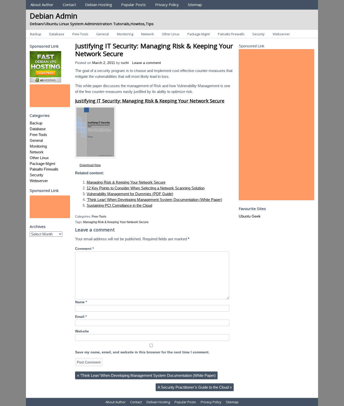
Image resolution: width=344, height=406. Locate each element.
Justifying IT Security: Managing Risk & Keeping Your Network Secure (154, 49)
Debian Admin (53, 16)
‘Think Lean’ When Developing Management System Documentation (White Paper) (154, 199)
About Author (41, 4)
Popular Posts (133, 4)
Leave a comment (146, 63)
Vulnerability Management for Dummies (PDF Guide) (130, 194)
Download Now (90, 165)
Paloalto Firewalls (231, 34)
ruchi (125, 63)
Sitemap (195, 4)
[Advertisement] (50, 95)
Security (258, 34)
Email (81, 317)
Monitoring (125, 34)
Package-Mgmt (198, 34)
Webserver (281, 34)
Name (81, 302)
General (102, 34)
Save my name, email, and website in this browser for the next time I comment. (142, 352)
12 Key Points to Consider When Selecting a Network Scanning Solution (145, 188)
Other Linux (171, 34)
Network (147, 34)
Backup (35, 34)
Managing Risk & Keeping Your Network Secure (126, 182)
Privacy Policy (167, 4)
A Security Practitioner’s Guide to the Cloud (195, 387)
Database (56, 34)
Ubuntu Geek (250, 216)
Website (82, 331)
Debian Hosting (98, 4)
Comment (84, 249)
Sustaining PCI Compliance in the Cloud (119, 205)
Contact (69, 4)
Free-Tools (80, 34)
